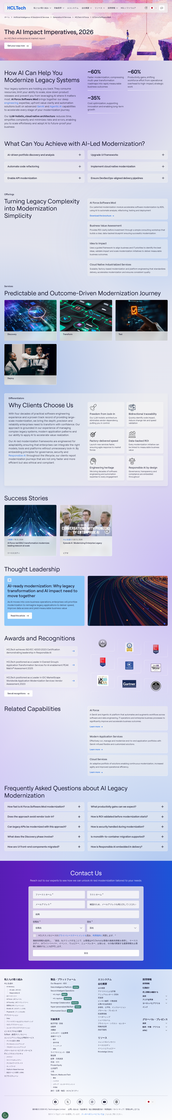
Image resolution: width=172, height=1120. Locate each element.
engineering (11, 102)
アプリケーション (11, 1015)
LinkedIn (80, 1102)
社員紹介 (146, 988)
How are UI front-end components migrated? (33, 846)
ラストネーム (96, 894)
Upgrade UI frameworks (104, 154)
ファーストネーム (44, 894)
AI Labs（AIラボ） (16, 990)
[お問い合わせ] (161, 7)
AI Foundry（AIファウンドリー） (18, 1002)
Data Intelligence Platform (64, 987)
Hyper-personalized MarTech (65, 1007)
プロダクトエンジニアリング (16, 1047)
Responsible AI (17, 455)
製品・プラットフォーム (63, 979)
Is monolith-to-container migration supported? (118, 836)
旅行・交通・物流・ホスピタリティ (65, 1091)
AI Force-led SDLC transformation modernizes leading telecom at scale (28, 544)
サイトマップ (118, 1109)
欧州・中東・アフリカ (151, 1027)
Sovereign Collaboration (64, 1003)
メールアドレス (43, 904)
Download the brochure (100, 215)
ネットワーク (11, 1066)
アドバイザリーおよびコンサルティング (20, 1021)
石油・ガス (55, 1062)
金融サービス (56, 1036)
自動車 (53, 1027)
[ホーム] (17, 8)
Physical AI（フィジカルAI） (16, 1012)
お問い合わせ (73, 1109)
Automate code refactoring (23, 166)
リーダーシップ (104, 1017)
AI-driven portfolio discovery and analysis (31, 154)
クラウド (9, 1057)
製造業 (53, 1055)
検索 (146, 7)
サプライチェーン (11, 1076)
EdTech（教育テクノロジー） (16, 1034)
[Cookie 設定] (5, 1115)
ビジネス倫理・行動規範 (107, 1001)
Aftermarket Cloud (61, 1011)
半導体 (55, 1087)
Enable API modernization (22, 178)
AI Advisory (10, 987)
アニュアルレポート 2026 (108, 994)
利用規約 (108, 1109)
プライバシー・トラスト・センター (112, 1023)
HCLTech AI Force (82, 17)
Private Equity (56, 1065)
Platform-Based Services (15, 1069)
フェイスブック (55, 1102)
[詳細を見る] (41, 651)
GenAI (40, 106)
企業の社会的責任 (105, 1004)
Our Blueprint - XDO (59, 983)
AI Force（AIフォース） (14, 999)
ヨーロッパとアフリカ (151, 1003)
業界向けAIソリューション (15, 1005)
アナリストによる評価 (106, 991)
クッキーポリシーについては (92, 1114)
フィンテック (57, 1046)
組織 (38, 914)
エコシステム (72, 8)
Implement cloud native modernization (113, 166)
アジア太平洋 (148, 999)
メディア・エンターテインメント (64, 1084)
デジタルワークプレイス (15, 1063)
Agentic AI (56, 106)
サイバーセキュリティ (14, 1060)
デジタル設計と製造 (13, 1041)
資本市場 (56, 1042)
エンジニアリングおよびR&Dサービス (19, 1038)
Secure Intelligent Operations (62, 991)
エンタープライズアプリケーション (18, 1028)
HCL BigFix (60, 994)
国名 (89, 921)
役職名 (36, 921)
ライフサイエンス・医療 (60, 1052)
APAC (145, 1030)
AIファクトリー (12, 996)
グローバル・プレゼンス (107, 1010)
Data (8, 1018)
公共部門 (54, 1068)
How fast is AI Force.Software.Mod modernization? (36, 806)
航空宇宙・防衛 (57, 1023)
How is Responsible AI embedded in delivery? (116, 846)
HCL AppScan (62, 998)
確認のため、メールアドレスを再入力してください (113, 904)
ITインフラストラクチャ (13, 1054)
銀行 (54, 1039)
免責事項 (83, 1109)
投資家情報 (102, 1014)
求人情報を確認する (150, 992)
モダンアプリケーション (15, 1025)
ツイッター (68, 1102)
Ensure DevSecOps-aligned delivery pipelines (117, 178)
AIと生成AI (8, 983)
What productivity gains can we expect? (113, 806)
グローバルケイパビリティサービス (18, 1050)
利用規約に (98, 935)
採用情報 (146, 983)
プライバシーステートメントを (72, 935)
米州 (144, 996)
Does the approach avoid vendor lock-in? (31, 816)
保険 (54, 1049)
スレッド (116, 1102)
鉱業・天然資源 (57, 1059)
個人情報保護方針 (96, 1109)
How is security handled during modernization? (117, 826)
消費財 (53, 1030)
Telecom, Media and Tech (61, 1075)
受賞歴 (100, 998)
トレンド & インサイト (107, 1042)
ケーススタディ (104, 1045)
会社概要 (101, 988)
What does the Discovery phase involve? (30, 836)
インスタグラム (92, 1102)
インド (145, 1007)
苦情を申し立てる (133, 1109)
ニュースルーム (104, 1020)
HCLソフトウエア (128, 8)
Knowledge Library (105, 1052)
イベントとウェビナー (106, 1048)
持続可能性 (102, 1030)
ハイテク (56, 1081)
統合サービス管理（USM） (16, 1072)
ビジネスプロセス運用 (13, 1031)
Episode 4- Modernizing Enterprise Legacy (82, 543)
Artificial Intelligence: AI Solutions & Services (31, 17)
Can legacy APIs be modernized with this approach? (37, 826)
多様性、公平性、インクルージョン (112, 1007)
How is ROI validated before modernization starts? (119, 816)
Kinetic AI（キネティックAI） (16, 1009)
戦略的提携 (102, 1026)
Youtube (104, 1102)
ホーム (7, 17)
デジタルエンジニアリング (15, 1044)
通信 (54, 1078)
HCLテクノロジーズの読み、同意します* (77, 935)
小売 (52, 1071)
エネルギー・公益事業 (59, 1033)
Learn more (95, 726)
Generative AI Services (62, 17)
